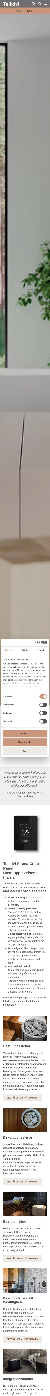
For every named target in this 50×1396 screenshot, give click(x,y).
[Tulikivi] (14, 4)
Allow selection (25, 742)
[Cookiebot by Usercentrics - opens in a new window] (35, 642)
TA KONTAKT (23, 11)
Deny (25, 751)
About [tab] (41, 650)
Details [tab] (25, 650)
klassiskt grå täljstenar (16, 1151)
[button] (39, 3)
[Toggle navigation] (45, 4)
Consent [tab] (9, 650)
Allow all (25, 733)
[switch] (43, 705)
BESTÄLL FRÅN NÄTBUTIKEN (22, 1098)
